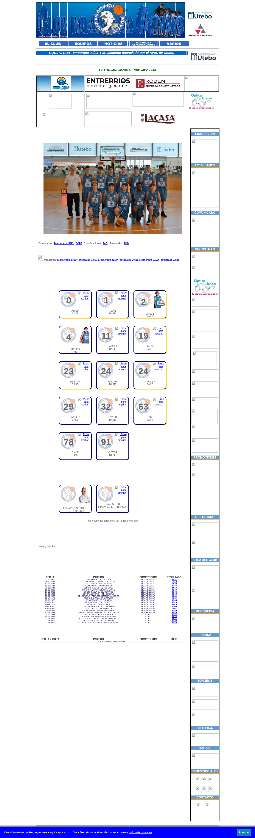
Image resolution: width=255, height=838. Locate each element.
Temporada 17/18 (67, 259)
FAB (105, 243)
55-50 (174, 606)
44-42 (174, 617)
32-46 (174, 580)
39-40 (174, 596)
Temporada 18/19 (87, 259)
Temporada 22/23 (63, 243)
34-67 (174, 588)
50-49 (174, 610)
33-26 (174, 602)
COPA (79, 243)
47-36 (174, 619)
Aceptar (244, 832)
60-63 (174, 614)
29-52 (174, 598)
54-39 (174, 612)
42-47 (174, 590)
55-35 (174, 594)
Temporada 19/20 (108, 259)
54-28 (174, 604)
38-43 (174, 623)
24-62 (174, 608)
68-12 (174, 582)
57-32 (174, 584)
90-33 (174, 621)
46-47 (174, 586)
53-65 (174, 600)
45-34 (174, 592)
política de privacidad (140, 832)
